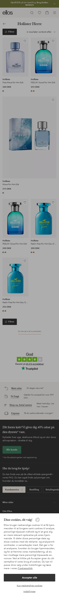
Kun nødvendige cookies (29, 585)
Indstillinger (29, 591)
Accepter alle (29, 577)
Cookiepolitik (25, 568)
